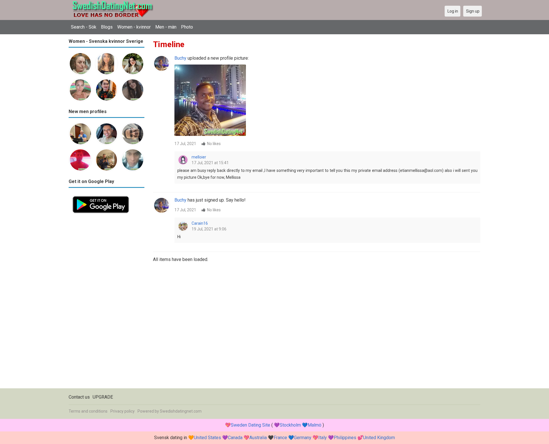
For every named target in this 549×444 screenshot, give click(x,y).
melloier (199, 157)
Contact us (79, 397)
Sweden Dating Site (250, 425)
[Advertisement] (106, 302)
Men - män (165, 27)
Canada (235, 437)
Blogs (107, 27)
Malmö (314, 425)
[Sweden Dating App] (101, 195)
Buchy (180, 58)
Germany (302, 437)
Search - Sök (83, 27)
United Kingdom (379, 437)
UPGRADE (103, 397)
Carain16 (200, 223)
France (280, 437)
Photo (187, 27)
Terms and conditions (88, 411)
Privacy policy (122, 411)
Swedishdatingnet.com (181, 411)
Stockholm (290, 425)
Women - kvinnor (134, 27)
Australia (258, 437)
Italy (322, 437)
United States (207, 437)
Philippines (345, 437)
